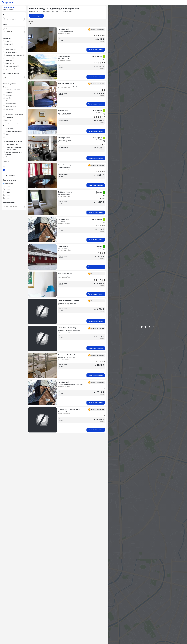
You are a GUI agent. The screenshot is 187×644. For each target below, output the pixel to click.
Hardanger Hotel (64, 138)
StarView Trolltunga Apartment (69, 409)
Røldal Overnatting (64, 165)
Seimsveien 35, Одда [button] (63, 249)
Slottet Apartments (65, 273)
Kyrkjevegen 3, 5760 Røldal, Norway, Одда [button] (69, 330)
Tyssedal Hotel (63, 110)
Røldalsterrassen (64, 56)
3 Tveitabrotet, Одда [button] (63, 276)
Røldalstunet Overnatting (67, 328)
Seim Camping (63, 246)
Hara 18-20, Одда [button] (62, 221)
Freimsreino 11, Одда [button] (63, 412)
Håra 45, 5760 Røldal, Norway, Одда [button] (67, 86)
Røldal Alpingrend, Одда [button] (64, 59)
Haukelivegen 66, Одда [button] (64, 167)
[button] (14, 8)
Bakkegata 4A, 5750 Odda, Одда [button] (66, 357)
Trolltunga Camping (65, 192)
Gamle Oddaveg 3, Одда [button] (64, 113)
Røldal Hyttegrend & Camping (68, 301)
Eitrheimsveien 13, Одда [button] (64, 140)
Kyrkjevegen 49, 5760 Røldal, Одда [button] (67, 303)
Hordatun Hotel (63, 29)
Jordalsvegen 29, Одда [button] (64, 194)
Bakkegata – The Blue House (68, 355)
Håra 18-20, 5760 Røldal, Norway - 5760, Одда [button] (70, 384)
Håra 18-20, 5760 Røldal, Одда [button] (66, 31)
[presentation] (14, 19)
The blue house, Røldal (66, 83)
